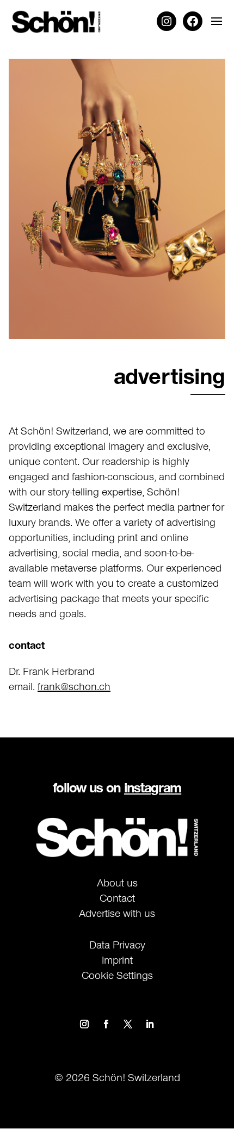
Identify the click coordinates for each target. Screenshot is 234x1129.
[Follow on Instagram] (84, 1024)
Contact (117, 898)
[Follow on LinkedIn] (149, 1024)
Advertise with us (117, 913)
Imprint (117, 960)
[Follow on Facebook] (106, 1024)
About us (117, 883)
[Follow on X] (128, 1024)
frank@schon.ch (74, 686)
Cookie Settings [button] (117, 975)
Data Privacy (117, 945)
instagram (152, 787)
